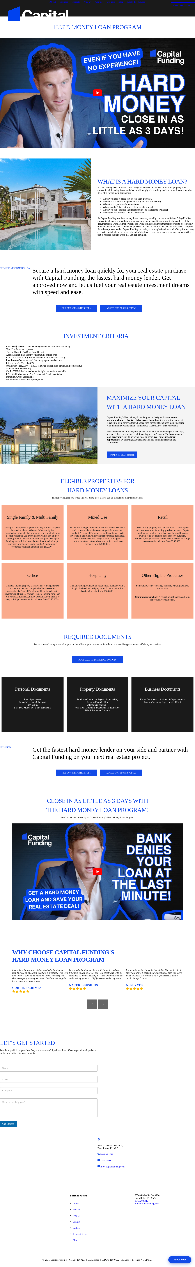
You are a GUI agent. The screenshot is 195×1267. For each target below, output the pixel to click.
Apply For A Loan (136, 2)
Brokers (111, 2)
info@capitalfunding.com (112, 1166)
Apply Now (180, 1260)
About (53, 2)
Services (64, 2)
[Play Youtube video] (97, 93)
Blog (121, 2)
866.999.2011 (106, 1154)
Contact (99, 2)
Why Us (87, 2)
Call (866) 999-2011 (182, 5)
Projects (76, 2)
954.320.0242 (106, 1160)
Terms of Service (81, 1234)
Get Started (8, 1123)
